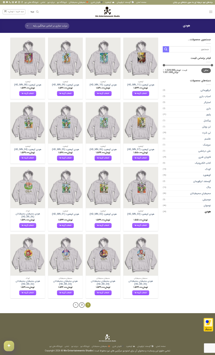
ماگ (208, 187)
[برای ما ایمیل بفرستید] (13, 2)
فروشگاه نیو (62, 2)
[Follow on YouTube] (7, 2)
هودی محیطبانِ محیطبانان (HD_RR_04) (103, 283)
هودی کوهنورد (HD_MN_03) (140, 214)
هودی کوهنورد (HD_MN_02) (103, 214)
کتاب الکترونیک (203, 163)
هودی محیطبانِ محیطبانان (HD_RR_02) (28, 283)
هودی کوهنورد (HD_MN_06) (103, 149)
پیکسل (207, 121)
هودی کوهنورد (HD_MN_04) (27, 149)
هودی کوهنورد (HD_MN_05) (65, 149)
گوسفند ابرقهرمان (202, 181)
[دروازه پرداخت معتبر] (208, 324)
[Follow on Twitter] (16, 2)
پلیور (208, 114)
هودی (208, 212)
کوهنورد (207, 175)
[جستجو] (37, 12)
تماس (42, 2)
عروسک (207, 145)
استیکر (207, 102)
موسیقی (207, 199)
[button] (211, 12)
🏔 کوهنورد (109, 2)
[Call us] (10, 2)
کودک (208, 169)
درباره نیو (51, 2)
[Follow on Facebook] (22, 2)
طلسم (208, 139)
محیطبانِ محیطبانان (200, 193)
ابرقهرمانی (206, 90)
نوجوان (207, 205)
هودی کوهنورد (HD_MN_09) (65, 85)
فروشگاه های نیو (31, 2)
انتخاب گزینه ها (141, 93)
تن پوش (206, 127)
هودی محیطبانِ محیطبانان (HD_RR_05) (140, 283)
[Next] (75, 305)
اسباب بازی (205, 96)
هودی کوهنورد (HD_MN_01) (65, 214)
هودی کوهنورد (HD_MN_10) (103, 85)
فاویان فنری (204, 157)
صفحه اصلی (141, 2)
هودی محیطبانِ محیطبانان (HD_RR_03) (65, 283)
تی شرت (206, 133)
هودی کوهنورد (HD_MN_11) (140, 85)
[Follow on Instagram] (19, 2)
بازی (208, 108)
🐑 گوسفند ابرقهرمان (125, 2)
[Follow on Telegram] (4, 2)
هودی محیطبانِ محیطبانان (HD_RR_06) (28, 215)
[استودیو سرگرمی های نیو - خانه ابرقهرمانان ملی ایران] (107, 12)
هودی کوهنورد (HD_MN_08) (27, 85)
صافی (206, 70)
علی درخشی (204, 151)
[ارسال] (166, 49)
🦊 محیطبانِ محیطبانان (78, 2)
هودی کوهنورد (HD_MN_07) (140, 149)
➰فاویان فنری (97, 2)
